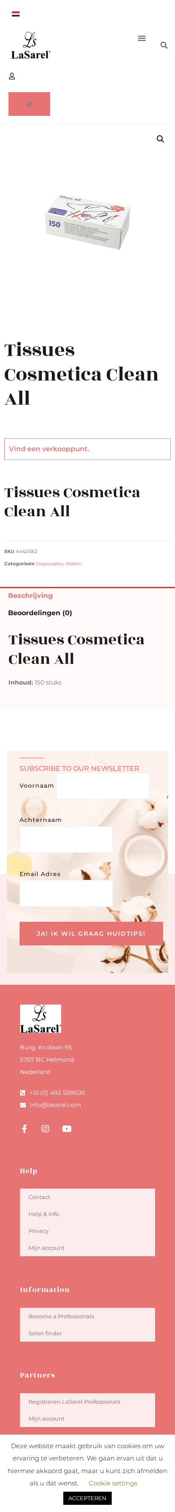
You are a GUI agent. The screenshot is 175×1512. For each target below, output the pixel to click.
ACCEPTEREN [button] (87, 1498)
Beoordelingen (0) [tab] (40, 613)
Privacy (38, 1230)
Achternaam (41, 820)
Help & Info (43, 1214)
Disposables (49, 564)
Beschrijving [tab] (30, 596)
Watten (73, 564)
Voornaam (37, 785)
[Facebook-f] (24, 1129)
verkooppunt (65, 449)
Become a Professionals (61, 1316)
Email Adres (40, 874)
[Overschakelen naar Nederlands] (16, 13)
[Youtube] (66, 1129)
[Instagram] (45, 1129)
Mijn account (46, 1247)
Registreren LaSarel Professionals (74, 1401)
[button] (141, 38)
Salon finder (45, 1333)
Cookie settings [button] (113, 1483)
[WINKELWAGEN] (29, 104)
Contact (39, 1197)
